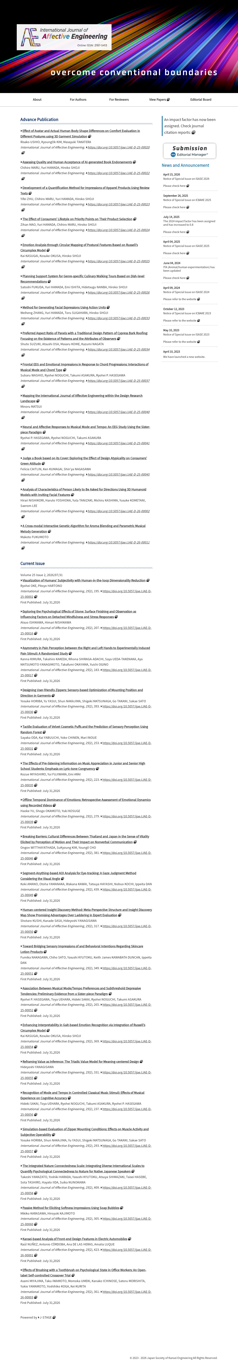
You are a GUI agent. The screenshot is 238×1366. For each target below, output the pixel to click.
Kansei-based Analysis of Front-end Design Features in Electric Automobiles (74, 1238)
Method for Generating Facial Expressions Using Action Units (64, 307)
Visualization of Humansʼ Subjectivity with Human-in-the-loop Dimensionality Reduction (84, 580)
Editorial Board (200, 99)
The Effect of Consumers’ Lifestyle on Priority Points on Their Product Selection (77, 219)
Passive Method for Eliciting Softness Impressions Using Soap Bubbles (70, 1207)
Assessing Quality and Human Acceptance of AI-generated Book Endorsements (77, 162)
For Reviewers (119, 99)
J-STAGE (46, 1317)
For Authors (78, 99)
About (37, 99)
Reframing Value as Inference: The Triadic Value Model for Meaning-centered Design (80, 1061)
